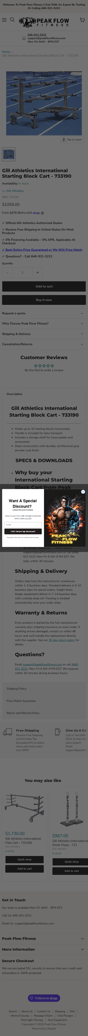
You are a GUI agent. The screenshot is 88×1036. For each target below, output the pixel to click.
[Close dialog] (83, 492)
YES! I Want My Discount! (23, 531)
